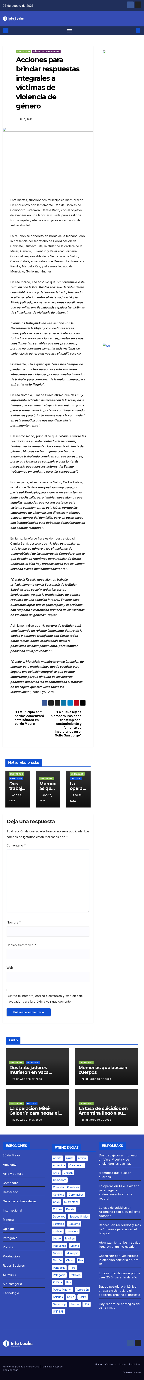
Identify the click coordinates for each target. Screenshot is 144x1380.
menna (74, 1245)
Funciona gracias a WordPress (21, 1366)
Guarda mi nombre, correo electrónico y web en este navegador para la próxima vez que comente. (45, 998)
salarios (58, 1296)
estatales (58, 1223)
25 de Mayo (11, 1155)
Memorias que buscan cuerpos (103, 1070)
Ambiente (10, 1164)
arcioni (82, 1158)
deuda (70, 1209)
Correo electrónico (21, 945)
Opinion (8, 1229)
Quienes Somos (132, 1372)
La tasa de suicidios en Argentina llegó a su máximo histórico (103, 1113)
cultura (57, 1209)
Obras (70, 1260)
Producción (11, 1256)
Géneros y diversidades (46, 51)
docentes (59, 1216)
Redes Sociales (14, 1265)
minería (57, 1253)
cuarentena (71, 1201)
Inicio (122, 1364)
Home (98, 1364)
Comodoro (10, 1183)
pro (68, 1282)
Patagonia (16, 779)
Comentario (16, 845)
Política (75, 779)
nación (57, 1260)
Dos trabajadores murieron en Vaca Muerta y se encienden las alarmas (118, 1159)
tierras (74, 1304)
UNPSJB (58, 1311)
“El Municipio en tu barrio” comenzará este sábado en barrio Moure (29, 718)
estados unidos (79, 1216)
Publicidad (135, 1364)
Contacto (110, 1364)
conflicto (58, 1194)
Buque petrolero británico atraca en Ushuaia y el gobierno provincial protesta (119, 1291)
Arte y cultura (13, 1174)
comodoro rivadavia (66, 1187)
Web (10, 967)
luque (57, 1238)
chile (56, 1172)
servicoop (59, 1304)
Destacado (23, 51)
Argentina (59, 1165)
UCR (86, 1304)
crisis (56, 1201)
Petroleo (75, 1275)
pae (80, 1260)
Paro (73, 1267)
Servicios (9, 1275)
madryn (70, 1238)
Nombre (14, 922)
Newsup (54, 1366)
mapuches (59, 1245)
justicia (57, 1231)
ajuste (70, 1158)
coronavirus (76, 1194)
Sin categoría (12, 1284)
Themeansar (10, 1369)
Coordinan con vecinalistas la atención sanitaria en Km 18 (118, 1260)
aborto (57, 1158)
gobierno (74, 1223)
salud (70, 1296)
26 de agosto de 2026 (27, 1079)
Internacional (12, 1210)
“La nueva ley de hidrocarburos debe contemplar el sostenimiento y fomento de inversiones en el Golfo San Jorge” (66, 723)
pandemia (59, 1267)
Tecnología (11, 1293)
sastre (83, 1296)
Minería (8, 1219)
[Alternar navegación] (69, 31)
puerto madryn (62, 1289)
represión (82, 1289)
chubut (68, 1172)
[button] (132, 30)
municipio (72, 1253)
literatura (72, 1231)
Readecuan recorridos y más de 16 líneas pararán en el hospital (120, 1229)
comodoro (59, 1180)
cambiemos (76, 1165)
